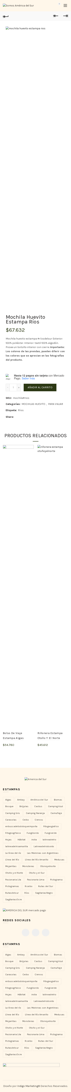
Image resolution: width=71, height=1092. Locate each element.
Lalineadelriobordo (44, 846)
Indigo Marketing (27, 1086)
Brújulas (24, 806)
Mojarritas (10, 866)
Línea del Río (12, 859)
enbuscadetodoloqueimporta (21, 826)
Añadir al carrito (40, 387)
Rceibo (28, 886)
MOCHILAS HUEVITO (33, 404)
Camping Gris (12, 813)
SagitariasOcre (13, 899)
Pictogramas (12, 886)
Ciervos (39, 819)
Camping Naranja (35, 813)
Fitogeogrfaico (13, 833)
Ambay (21, 799)
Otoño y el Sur (36, 873)
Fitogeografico (51, 826)
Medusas (59, 859)
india (34, 839)
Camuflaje (56, 813)
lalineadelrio (49, 839)
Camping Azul (55, 806)
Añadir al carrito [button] (18, 751)
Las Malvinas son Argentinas (43, 853)
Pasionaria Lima (35, 879)
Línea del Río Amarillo (36, 859)
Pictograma (56, 879)
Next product (65, 16)
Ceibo (26, 819)
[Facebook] (25, 932)
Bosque (9, 806)
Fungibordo (33, 833)
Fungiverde (51, 833)
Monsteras (28, 866)
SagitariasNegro (44, 893)
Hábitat (22, 839)
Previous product (56, 16)
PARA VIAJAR (55, 404)
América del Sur (39, 799)
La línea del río (13, 853)
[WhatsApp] (45, 932)
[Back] (5, 16)
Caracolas (11, 819)
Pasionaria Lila (13, 879)
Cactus (38, 806)
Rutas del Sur (45, 886)
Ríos (21, 410)
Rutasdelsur (12, 893)
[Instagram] (35, 932)
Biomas (58, 799)
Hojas (8, 839)
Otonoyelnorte (48, 866)
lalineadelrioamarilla (16, 846)
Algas (8, 799)
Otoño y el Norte (14, 873)
